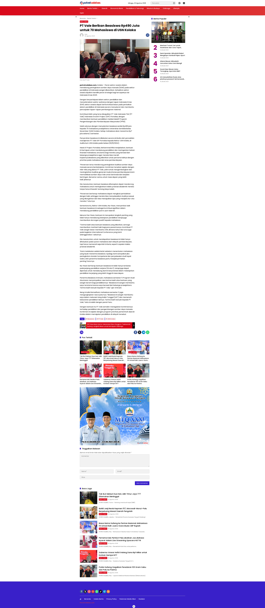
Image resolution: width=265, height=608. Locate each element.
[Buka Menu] (184, 3)
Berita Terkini (84, 21)
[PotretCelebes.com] (90, 3)
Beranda (87, 599)
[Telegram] (143, 332)
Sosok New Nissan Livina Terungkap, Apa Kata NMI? (170, 70)
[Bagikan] (147, 35)
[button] (174, 3)
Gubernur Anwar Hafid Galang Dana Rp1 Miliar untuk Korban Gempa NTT (115, 382)
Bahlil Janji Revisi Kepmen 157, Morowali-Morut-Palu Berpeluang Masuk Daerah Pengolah (114, 358)
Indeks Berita (99, 599)
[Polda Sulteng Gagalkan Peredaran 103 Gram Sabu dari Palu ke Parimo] (138, 371)
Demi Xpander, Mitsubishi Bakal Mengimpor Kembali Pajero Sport (172, 54)
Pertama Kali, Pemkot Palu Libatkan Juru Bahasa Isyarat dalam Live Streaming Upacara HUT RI (91, 382)
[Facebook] (135, 332)
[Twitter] (139, 332)
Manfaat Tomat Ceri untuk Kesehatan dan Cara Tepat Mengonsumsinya (170, 47)
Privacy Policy (111, 599)
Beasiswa (91, 319)
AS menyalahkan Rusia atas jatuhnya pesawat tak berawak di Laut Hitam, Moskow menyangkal (172, 78)
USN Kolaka (111, 319)
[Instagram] (89, 591)
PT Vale (100, 319)
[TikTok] (100, 591)
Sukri (86, 34)
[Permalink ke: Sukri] (82, 35)
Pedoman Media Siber (127, 599)
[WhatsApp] (147, 332)
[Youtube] (93, 591)
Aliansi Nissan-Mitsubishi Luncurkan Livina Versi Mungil (171, 62)
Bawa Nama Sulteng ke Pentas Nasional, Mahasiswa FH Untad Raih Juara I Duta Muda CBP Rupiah (138, 358)
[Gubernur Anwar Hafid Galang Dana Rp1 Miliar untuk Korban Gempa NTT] (115, 371)
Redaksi (142, 599)
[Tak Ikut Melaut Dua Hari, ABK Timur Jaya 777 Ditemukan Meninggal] (91, 347)
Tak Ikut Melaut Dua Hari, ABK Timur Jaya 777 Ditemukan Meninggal (91, 358)
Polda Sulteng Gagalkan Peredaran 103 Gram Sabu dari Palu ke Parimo (137, 382)
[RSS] (108, 591)
